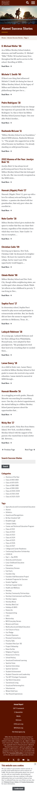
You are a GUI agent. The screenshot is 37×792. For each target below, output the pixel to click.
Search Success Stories (12, 458)
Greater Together (11, 582)
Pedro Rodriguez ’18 (11, 102)
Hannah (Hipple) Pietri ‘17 (14, 190)
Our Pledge (9, 632)
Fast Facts (9, 571)
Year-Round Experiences (14, 694)
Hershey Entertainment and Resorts (18, 596)
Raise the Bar (10, 649)
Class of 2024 (10, 538)
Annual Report (18, 704)
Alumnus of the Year (12, 477)
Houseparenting (11, 613)
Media (18, 716)
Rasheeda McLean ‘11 (12, 131)
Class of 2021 (10, 529)
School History (11, 658)
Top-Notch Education (13, 680)
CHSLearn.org (18, 724)
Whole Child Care (12, 691)
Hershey (9, 591)
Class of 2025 (10, 540)
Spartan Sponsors (12, 669)
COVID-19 (9, 554)
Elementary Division (13, 568)
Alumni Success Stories (15, 38)
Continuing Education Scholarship (18, 551)
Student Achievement (13, 672)
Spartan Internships (13, 666)
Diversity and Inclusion (14, 560)
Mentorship (10, 618)
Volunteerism (10, 688)
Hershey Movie (11, 602)
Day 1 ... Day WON (12, 557)
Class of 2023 (10, 535)
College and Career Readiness (16, 549)
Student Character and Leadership (18, 674)
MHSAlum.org (18, 728)
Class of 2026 (10, 543)
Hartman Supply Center (14, 585)
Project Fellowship (12, 646)
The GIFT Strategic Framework (16, 677)
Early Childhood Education (15, 563)
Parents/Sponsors (12, 635)
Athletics (9, 512)
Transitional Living (12, 683)
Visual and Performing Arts (15, 685)
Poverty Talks (10, 641)
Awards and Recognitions (14, 515)
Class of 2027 (10, 546)
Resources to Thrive (12, 655)
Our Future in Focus (12, 630)
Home (4, 38)
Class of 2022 (10, 532)
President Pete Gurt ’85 (14, 644)
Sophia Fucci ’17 (9, 303)
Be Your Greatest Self (13, 518)
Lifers (8, 616)
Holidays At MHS (11, 607)
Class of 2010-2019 (12, 494)
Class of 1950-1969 (12, 480)
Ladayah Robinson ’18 (12, 331)
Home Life (9, 610)
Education (9, 565)
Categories (6, 473)
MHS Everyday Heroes (13, 621)
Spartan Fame (10, 663)
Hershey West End (12, 605)
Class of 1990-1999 (12, 488)
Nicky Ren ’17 (8, 422)
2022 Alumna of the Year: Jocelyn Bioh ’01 (18, 160)
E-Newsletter (18, 712)
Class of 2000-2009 (13, 491)
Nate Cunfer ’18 (9, 218)
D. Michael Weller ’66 (11, 46)
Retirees (18, 720)
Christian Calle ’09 (10, 247)
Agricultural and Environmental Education (20, 507)
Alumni (8, 510)
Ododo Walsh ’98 (9, 275)
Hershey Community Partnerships (17, 593)
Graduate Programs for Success (17, 579)
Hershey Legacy (11, 599)
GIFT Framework (18, 708)
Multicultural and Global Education (18, 627)
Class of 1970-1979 (12, 483)
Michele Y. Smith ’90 (11, 74)
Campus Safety (11, 524)
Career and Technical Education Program (20, 526)
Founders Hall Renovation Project (17, 577)
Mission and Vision (12, 624)
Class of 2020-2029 (13, 497)
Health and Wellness (13, 588)
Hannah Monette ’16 (11, 391)
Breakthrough (10, 521)
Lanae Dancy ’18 (9, 363)
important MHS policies (16, 753)
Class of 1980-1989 (12, 485)
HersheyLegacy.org (18, 732)
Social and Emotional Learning (16, 660)
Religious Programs (12, 652)
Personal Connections (13, 638)
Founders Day (10, 574)
